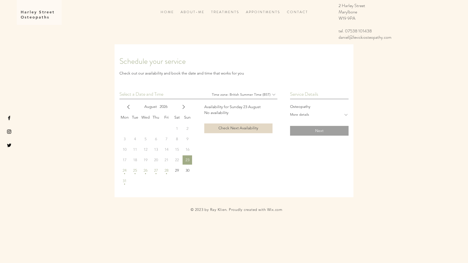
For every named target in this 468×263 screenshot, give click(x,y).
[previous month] (128, 107)
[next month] (183, 107)
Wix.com (275, 209)
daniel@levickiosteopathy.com (365, 37)
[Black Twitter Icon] (9, 145)
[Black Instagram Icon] (9, 131)
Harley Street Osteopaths (38, 14)
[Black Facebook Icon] (9, 118)
